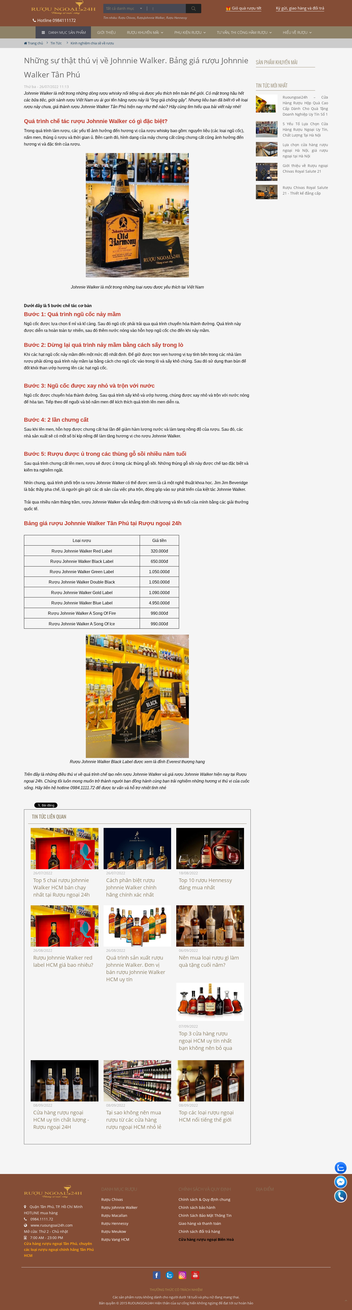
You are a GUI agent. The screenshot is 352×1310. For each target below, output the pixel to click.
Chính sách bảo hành (197, 1207)
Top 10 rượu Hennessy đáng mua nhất (205, 884)
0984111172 (56, 19)
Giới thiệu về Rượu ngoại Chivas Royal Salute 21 (305, 168)
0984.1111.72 (41, 1219)
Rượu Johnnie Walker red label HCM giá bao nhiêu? (63, 961)
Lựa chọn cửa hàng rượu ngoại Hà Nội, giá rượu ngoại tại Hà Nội (305, 150)
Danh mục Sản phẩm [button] (67, 32)
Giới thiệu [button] (106, 32)
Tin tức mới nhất (272, 85)
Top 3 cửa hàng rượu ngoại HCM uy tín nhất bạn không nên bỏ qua (205, 1040)
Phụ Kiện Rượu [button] (188, 32)
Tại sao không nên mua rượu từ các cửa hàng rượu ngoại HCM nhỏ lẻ (133, 1119)
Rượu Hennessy (114, 1223)
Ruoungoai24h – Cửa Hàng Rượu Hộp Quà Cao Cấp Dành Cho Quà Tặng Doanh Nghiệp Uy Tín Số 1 (305, 106)
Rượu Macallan (114, 1215)
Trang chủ (35, 43)
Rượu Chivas (112, 1199)
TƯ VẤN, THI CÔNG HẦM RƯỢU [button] (243, 32)
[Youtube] (195, 1275)
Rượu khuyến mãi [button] (143, 32)
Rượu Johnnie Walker (119, 1207)
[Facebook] (157, 1275)
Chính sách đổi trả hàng (199, 1231)
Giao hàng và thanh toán (200, 1223)
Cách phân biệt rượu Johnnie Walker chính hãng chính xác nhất (131, 887)
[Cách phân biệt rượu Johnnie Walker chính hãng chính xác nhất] (137, 860)
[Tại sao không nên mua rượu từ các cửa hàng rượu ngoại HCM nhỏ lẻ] (137, 1082)
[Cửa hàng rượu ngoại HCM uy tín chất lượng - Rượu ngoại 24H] (64, 1085)
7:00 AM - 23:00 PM (46, 1237)
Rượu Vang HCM (115, 1239)
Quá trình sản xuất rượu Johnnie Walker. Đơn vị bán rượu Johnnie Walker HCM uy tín (135, 968)
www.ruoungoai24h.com (52, 1225)
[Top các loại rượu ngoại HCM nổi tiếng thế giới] (210, 1085)
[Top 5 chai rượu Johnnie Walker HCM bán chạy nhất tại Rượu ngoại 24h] (64, 868)
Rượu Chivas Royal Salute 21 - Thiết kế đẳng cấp (305, 190)
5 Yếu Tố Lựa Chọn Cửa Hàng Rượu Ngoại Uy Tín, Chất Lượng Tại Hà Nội (305, 129)
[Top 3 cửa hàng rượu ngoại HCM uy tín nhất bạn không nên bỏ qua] (210, 1002)
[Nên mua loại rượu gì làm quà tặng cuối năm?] (210, 927)
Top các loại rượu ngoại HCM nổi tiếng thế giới (206, 1116)
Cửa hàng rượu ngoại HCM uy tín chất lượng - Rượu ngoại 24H (61, 1119)
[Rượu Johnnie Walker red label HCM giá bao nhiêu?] (64, 945)
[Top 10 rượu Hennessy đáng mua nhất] (210, 850)
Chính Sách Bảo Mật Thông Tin (205, 1215)
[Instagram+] (182, 1275)
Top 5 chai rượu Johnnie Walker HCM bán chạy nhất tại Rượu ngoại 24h (61, 887)
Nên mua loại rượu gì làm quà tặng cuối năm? (209, 961)
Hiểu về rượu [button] (295, 32)
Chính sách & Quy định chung (204, 1199)
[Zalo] (169, 1275)
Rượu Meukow (113, 1231)
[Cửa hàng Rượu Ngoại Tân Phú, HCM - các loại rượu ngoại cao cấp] (63, 7)
